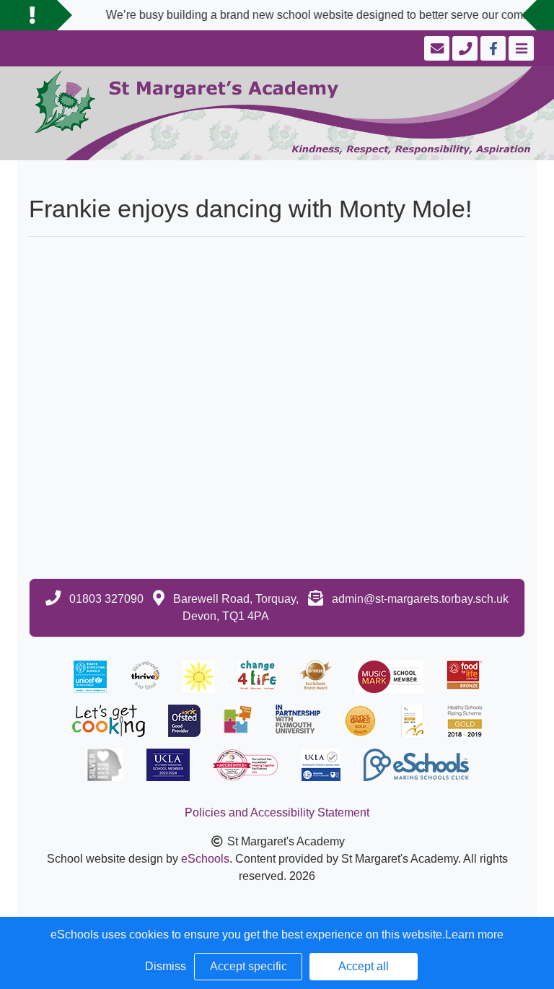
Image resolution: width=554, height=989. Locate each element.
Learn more (474, 934)
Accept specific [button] (248, 966)
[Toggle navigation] (520, 48)
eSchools (205, 859)
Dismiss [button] (165, 966)
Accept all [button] (363, 966)
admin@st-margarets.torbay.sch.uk (420, 599)
